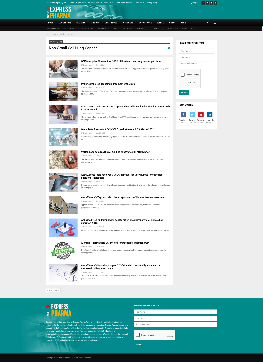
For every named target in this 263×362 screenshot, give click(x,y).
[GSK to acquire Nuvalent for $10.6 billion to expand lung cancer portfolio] (63, 69)
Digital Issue (81, 3)
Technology (127, 29)
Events (160, 23)
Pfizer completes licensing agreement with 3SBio (108, 83)
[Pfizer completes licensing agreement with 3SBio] (63, 91)
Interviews (127, 23)
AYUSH (184, 29)
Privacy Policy (151, 3)
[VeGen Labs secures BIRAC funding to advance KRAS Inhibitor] (63, 159)
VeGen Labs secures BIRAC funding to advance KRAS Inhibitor (115, 151)
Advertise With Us (95, 3)
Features (80, 23)
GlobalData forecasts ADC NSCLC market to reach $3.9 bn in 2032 (117, 129)
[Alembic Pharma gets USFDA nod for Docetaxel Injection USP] (63, 250)
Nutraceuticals (69, 29)
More (183, 23)
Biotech (157, 29)
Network (139, 3)
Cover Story (65, 23)
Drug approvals (52, 29)
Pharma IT (102, 29)
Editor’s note (145, 23)
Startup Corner (171, 29)
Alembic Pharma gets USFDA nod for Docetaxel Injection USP (115, 242)
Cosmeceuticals (87, 29)
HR (149, 29)
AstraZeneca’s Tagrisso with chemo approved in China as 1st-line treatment (123, 197)
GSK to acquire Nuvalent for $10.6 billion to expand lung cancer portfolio (121, 61)
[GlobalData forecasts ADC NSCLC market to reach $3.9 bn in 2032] (63, 137)
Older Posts (53, 290)
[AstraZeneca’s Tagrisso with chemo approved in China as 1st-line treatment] (63, 205)
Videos (172, 23)
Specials (95, 23)
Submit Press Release (123, 3)
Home (72, 3)
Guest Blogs (111, 23)
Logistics (140, 29)
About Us (107, 3)
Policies (114, 29)
